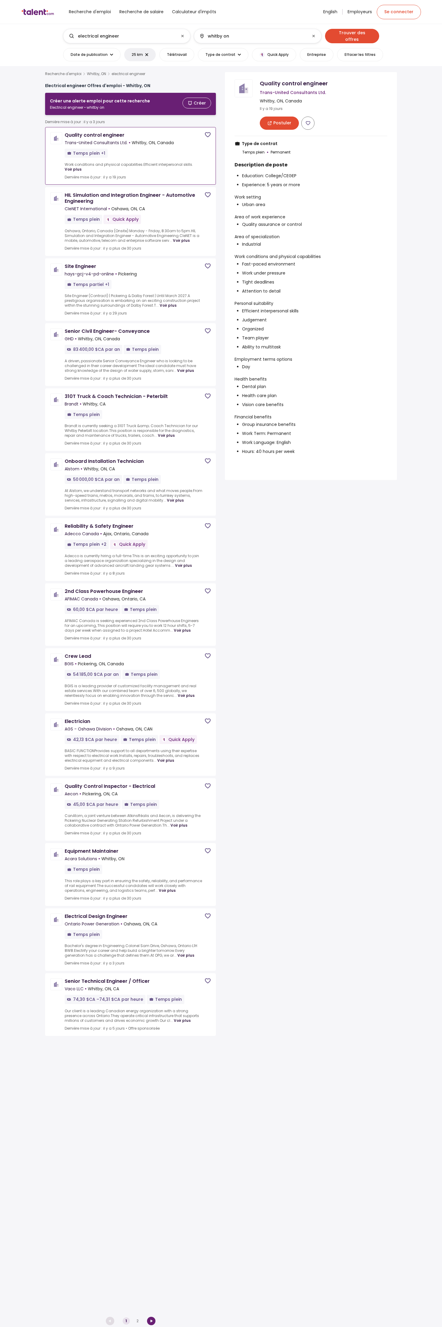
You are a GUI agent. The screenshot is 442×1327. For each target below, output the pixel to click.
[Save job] (208, 134)
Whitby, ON (96, 74)
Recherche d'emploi (63, 74)
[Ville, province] (252, 36)
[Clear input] (182, 36)
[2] (151, 1321)
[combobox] (126, 36)
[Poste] (121, 36)
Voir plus (73, 169)
